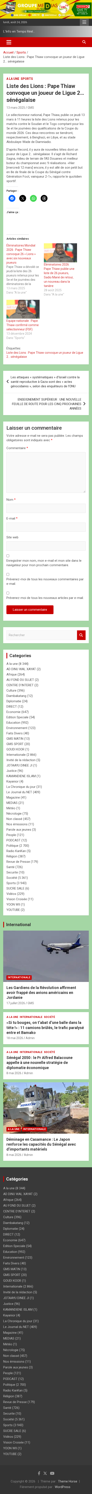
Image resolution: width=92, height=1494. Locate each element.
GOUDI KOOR (15, 749)
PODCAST (13, 840)
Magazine (13, 797)
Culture (11, 690)
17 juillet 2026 (15, 1003)
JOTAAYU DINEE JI (19, 765)
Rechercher (81, 635)
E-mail (12, 518)
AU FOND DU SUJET (20, 680)
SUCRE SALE (15, 888)
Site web (12, 537)
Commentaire (17, 448)
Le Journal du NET (19, 792)
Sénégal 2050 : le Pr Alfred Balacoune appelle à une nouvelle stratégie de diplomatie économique (39, 1062)
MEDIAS (12, 803)
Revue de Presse (18, 862)
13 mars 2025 (15, 107)
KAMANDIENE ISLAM (21, 776)
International (18, 924)
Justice (11, 771)
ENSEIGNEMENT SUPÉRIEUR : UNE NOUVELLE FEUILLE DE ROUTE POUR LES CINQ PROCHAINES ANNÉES (46, 404)
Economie (13, 712)
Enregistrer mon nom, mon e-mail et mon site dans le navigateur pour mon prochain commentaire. (44, 563)
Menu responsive (84, 22)
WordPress (62, 1487)
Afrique (11, 674)
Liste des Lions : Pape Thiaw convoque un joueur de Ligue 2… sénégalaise (44, 355)
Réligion (11, 856)
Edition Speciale (17, 717)
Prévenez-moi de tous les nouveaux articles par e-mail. (45, 598)
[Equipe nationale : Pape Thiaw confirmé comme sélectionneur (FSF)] (23, 309)
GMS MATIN (14, 739)
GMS (31, 107)
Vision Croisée (16, 899)
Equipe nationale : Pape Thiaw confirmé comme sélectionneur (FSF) (22, 325)
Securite (12, 872)
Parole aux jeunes (18, 830)
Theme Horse (67, 1481)
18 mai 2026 (14, 1038)
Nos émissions (17, 824)
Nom (11, 500)
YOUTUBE (13, 910)
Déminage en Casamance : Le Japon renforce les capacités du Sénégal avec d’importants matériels (41, 1144)
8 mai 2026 (13, 1073)
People (11, 835)
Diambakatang (16, 696)
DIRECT (11, 706)
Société (11, 878)
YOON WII (13, 904)
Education (13, 723)
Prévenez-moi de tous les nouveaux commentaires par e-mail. (45, 581)
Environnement (16, 728)
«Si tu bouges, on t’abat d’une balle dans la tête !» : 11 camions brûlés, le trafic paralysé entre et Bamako (45, 1027)
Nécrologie (14, 813)
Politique (12, 846)
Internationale (16, 755)
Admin (30, 1038)
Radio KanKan (16, 851)
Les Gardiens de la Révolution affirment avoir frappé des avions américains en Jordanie (41, 992)
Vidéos (11, 894)
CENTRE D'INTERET (20, 685)
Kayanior (12, 781)
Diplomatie (13, 701)
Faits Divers (14, 733)
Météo (10, 808)
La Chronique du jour (21, 787)
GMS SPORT (15, 744)
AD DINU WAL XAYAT (21, 669)
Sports (27, 78)
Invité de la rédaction (21, 760)
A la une (12, 78)
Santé (10, 867)
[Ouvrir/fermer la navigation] (9, 42)
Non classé (14, 819)
